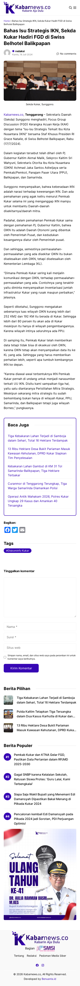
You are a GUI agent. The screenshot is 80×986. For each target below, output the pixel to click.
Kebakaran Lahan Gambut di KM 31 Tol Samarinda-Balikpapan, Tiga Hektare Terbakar (35, 470)
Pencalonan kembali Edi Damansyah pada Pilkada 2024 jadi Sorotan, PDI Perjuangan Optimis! (44, 818)
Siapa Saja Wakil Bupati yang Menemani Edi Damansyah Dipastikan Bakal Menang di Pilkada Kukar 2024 (44, 799)
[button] (70, 7)
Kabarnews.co (13, 114)
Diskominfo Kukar (18, 550)
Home (7, 20)
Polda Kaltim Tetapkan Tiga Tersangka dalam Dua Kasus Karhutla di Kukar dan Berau (45, 716)
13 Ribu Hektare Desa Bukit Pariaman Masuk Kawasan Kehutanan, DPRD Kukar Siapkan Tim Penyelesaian (39, 453)
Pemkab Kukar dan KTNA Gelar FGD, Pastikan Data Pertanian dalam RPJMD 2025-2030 (41, 759)
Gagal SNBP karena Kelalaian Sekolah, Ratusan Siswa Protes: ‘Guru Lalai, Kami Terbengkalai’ (42, 779)
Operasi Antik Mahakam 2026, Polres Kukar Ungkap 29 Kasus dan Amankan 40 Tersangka (38, 501)
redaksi (20, 51)
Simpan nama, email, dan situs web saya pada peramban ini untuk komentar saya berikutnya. (42, 657)
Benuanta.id (49, 978)
